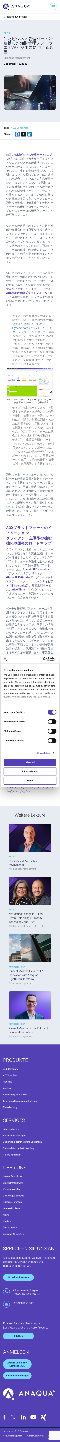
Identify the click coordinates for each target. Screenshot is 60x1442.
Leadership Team (11, 1208)
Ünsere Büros (10, 1227)
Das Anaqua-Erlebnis (13, 1195)
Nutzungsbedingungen (12, 1436)
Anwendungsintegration (15, 1094)
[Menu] (53, 6)
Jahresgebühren (11, 1129)
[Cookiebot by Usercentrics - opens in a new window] (43, 659)
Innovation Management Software (20, 1101)
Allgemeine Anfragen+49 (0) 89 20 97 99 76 (26, 1292)
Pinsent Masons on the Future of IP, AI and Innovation (28, 1030)
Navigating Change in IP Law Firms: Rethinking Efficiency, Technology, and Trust (26, 917)
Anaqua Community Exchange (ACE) (17, 1364)
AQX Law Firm (10, 1075)
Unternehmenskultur (13, 1182)
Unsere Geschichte (12, 1176)
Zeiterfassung (10, 1107)
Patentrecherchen (12, 1154)
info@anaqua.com (23, 1302)
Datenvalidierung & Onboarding (18, 1148)
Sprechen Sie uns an (18, 1277)
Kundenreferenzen (12, 1202)
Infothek (18, 1336)
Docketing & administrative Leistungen (22, 1141)
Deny (30, 780)
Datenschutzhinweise (35, 1436)
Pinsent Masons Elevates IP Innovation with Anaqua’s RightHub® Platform (26, 975)
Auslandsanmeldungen (14, 1135)
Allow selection (30, 771)
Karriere (7, 1221)
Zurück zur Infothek (17, 16)
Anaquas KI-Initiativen (14, 1234)
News (6, 1214)
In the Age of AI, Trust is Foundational (23, 862)
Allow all (30, 762)
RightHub (7, 1081)
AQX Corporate (10, 1069)
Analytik (7, 1088)
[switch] (52, 721)
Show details (43, 753)
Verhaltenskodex (11, 1189)
